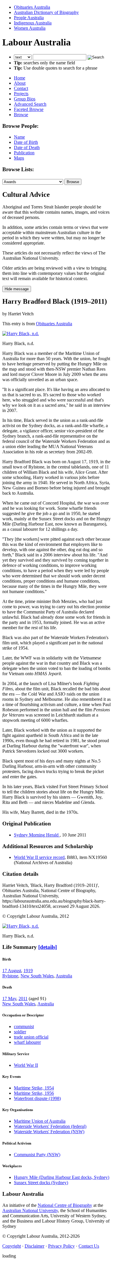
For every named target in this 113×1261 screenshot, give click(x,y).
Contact (21, 88)
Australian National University (30, 1210)
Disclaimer (34, 1246)
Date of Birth (26, 142)
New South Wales (37, 975)
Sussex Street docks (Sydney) (41, 1182)
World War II (26, 1065)
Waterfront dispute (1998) (37, 1098)
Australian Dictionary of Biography (46, 12)
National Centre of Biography (65, 1205)
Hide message (17, 289)
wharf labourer (27, 1042)
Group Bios (24, 98)
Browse (21, 114)
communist (24, 1026)
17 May (9, 998)
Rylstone (10, 975)
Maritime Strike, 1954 (34, 1087)
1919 (28, 970)
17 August (11, 970)
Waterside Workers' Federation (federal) (50, 1126)
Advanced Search (30, 104)
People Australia (29, 17)
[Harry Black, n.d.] (20, 333)
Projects (21, 93)
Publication (24, 152)
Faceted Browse (28, 109)
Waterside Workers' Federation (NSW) (49, 1131)
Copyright (11, 1246)
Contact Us (89, 1246)
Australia (64, 975)
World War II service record (39, 857)
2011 (23, 998)
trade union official (31, 1036)
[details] (47, 947)
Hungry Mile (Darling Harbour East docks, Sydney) (61, 1177)
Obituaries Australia (32, 7)
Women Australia (29, 28)
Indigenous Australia (33, 22)
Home (19, 77)
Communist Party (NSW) (37, 1154)
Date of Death (27, 147)
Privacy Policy (61, 1246)
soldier (20, 1031)
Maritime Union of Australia (39, 1121)
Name (19, 137)
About (19, 83)
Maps (19, 157)
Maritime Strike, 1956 (34, 1093)
